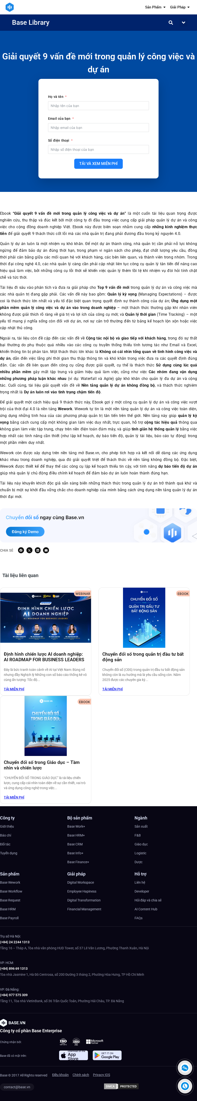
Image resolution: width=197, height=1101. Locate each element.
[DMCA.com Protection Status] (121, 1088)
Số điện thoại (58, 140)
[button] (183, 22)
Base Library (30, 22)
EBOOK (183, 594)
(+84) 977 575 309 (14, 995)
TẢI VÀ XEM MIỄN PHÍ (98, 163)
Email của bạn (59, 118)
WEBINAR (82, 594)
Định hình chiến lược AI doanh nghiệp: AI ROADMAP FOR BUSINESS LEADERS (44, 656)
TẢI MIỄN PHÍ (14, 689)
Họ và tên (55, 97)
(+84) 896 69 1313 (14, 968)
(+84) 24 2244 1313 (15, 942)
